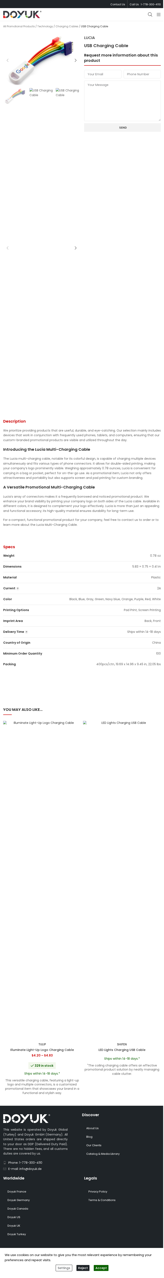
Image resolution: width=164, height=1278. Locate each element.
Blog (89, 1137)
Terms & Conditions (102, 1200)
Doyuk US (13, 1217)
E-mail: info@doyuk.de (25, 1169)
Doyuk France (16, 1192)
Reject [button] (83, 1268)
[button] (7, 60)
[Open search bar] (150, 14)
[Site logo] (22, 14)
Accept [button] (101, 1268)
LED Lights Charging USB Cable (121, 1050)
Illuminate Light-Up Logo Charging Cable (42, 1050)
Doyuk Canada (17, 1209)
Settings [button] (64, 1268)
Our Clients (93, 1145)
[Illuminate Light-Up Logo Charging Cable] (42, 881)
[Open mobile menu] (158, 14)
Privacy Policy (97, 1192)
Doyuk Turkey (16, 1234)
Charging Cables (67, 26)
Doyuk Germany (18, 1200)
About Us (92, 1128)
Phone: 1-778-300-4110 (25, 1163)
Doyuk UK (13, 1226)
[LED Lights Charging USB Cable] (122, 881)
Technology (45, 26)
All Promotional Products (19, 26)
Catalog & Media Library (103, 1154)
